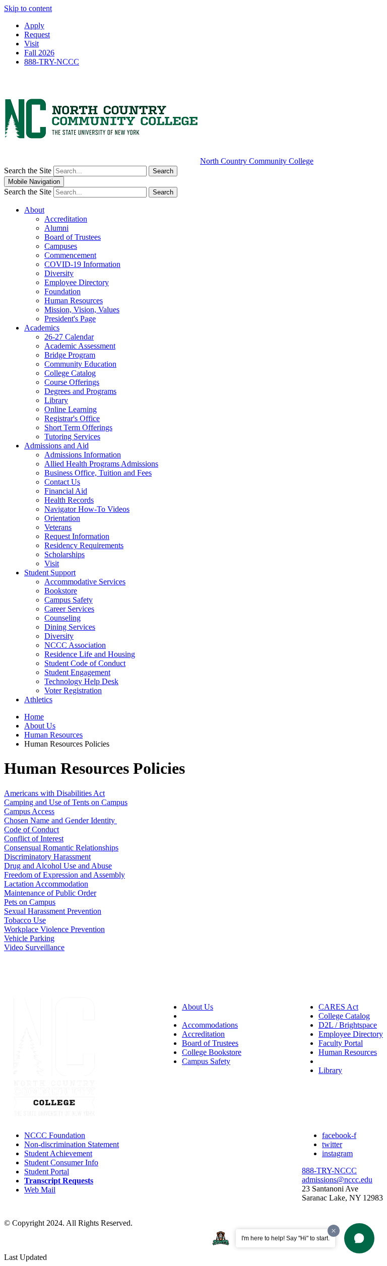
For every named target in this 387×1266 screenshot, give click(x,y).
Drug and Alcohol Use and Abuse (58, 865)
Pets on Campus (29, 902)
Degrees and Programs (80, 391)
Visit (31, 43)
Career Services (69, 609)
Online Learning (70, 409)
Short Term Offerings (78, 427)
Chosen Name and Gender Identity (60, 820)
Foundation (62, 291)
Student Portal (46, 1171)
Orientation (62, 518)
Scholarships (64, 554)
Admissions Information (82, 454)
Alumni (56, 228)
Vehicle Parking (29, 938)
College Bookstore (211, 1052)
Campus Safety (68, 599)
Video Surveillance (34, 947)
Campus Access (29, 811)
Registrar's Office (72, 418)
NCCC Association (75, 645)
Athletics (38, 699)
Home (34, 716)
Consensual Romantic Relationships (61, 847)
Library (56, 400)
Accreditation (65, 219)
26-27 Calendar (69, 336)
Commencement (70, 255)
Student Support (50, 572)
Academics (41, 327)
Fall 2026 (39, 52)
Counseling (62, 618)
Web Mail (39, 1189)
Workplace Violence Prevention (54, 929)
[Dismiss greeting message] (334, 1231)
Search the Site (27, 170)
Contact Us (62, 482)
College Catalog (70, 373)
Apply (34, 25)
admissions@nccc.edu (337, 1179)
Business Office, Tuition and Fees (98, 473)
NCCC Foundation (54, 1135)
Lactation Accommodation (46, 884)
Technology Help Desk (81, 681)
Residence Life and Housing (89, 654)
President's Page (70, 318)
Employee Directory (76, 282)
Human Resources (73, 300)
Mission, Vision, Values (81, 309)
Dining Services (69, 627)
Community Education (80, 364)
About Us (39, 725)
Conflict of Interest (33, 838)
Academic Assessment (79, 346)
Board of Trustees (72, 237)
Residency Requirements (83, 545)
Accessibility (202, 1016)
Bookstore (60, 590)
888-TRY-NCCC (51, 61)
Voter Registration (73, 690)
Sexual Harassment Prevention (52, 911)
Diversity (59, 273)
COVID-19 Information (82, 264)
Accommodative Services (84, 581)
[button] (359, 1238)
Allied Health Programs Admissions (101, 463)
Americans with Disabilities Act (54, 793)
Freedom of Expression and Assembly (64, 875)
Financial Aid (65, 491)
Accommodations (210, 1025)
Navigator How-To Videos (87, 509)
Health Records (69, 500)
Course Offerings (71, 382)
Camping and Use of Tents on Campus (65, 802)
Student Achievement (58, 1153)
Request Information (76, 536)
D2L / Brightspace (347, 1025)
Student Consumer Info (61, 1162)
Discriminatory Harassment (47, 856)
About (34, 210)
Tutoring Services (72, 436)
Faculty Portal (340, 1043)
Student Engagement (77, 672)
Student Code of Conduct (84, 663)
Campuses (60, 246)
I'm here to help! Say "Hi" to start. (285, 1238)
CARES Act (338, 1007)
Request (37, 34)
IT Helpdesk (338, 1061)
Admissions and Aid (56, 445)
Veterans (58, 527)
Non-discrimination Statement (71, 1144)
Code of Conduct (31, 829)
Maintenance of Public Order (50, 893)
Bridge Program (69, 355)
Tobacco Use (25, 920)
